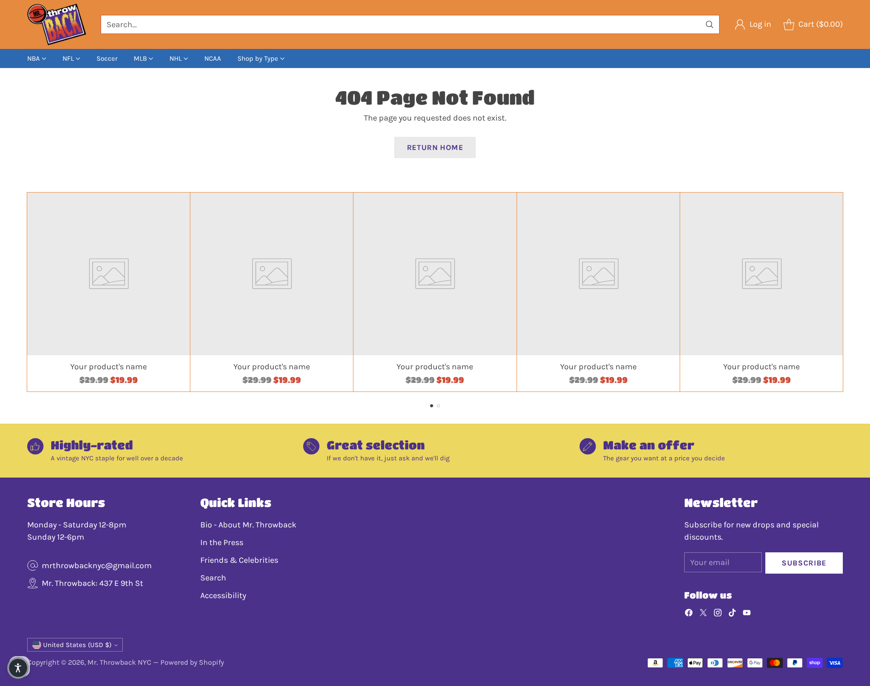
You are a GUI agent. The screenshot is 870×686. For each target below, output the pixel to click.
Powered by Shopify (192, 662)
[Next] (843, 292)
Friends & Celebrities (239, 560)
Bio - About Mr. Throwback (248, 525)
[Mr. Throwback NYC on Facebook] (688, 614)
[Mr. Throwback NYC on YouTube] (746, 614)
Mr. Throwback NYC (119, 662)
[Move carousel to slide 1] (431, 405)
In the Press (221, 542)
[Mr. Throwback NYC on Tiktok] (732, 614)
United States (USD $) (77, 645)
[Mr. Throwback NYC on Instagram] (717, 614)
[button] (18, 668)
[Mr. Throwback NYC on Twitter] (703, 614)
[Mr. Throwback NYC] (56, 24)
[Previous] (27, 292)
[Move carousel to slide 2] (438, 405)
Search (213, 578)
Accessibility (223, 595)
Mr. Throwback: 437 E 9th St (92, 583)
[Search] (710, 24)
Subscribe (804, 563)
